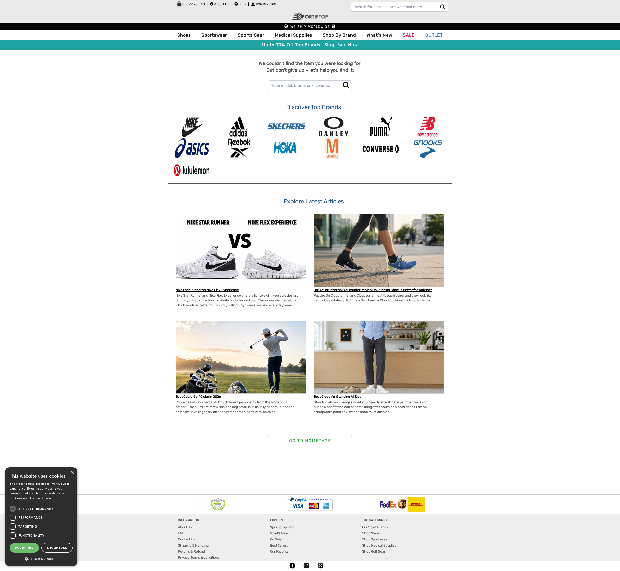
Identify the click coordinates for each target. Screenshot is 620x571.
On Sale (275, 539)
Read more (43, 498)
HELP (242, 4)
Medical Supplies (293, 35)
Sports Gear (251, 35)
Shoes (184, 35)
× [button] (72, 472)
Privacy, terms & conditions (198, 557)
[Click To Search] (442, 6)
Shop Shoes (371, 533)
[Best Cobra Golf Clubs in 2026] (241, 362)
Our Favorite (279, 551)
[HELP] (236, 4)
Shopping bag (193, 4)
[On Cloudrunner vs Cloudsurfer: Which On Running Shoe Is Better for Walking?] (379, 250)
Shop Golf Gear (373, 551)
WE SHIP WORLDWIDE (310, 27)
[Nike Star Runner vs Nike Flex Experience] (241, 255)
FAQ (181, 533)
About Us (221, 4)
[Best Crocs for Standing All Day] (379, 359)
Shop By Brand (339, 35)
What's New (379, 35)
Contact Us (186, 539)
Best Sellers (279, 545)
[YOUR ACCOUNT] (211, 4)
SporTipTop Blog (282, 527)
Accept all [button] (24, 548)
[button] (41, 558)
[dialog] (41, 516)
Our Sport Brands (375, 527)
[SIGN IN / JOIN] (253, 4)
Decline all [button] (57, 548)
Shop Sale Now (341, 45)
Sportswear (214, 35)
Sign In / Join (265, 4)
